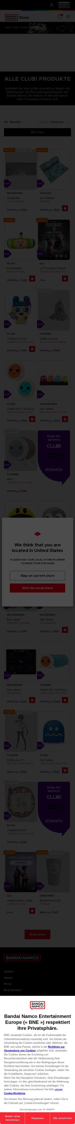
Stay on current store (38, 575)
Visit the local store (37, 588)
